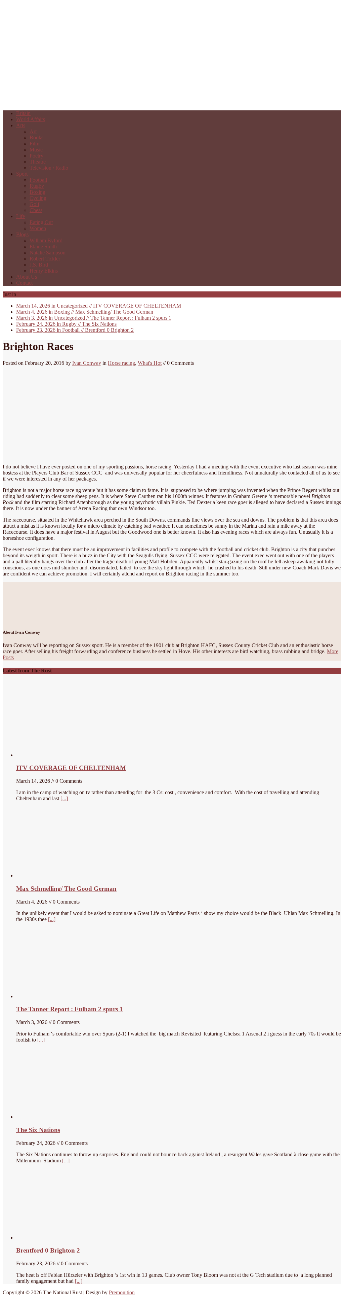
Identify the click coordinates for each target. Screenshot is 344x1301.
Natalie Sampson (48, 252)
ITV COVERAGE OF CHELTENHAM (98, 306)
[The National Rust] (103, 102)
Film (34, 143)
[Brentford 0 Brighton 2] (66, 1237)
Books (36, 137)
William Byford (46, 240)
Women (38, 228)
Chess (36, 210)
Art (33, 131)
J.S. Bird (39, 265)
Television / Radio (49, 168)
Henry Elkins (44, 271)
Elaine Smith (43, 246)
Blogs (22, 234)
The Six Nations (66, 324)
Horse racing (121, 363)
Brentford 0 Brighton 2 (75, 330)
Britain (23, 113)
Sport (22, 174)
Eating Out (41, 222)
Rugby (37, 186)
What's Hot (150, 363)
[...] (64, 798)
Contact (24, 283)
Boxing (37, 192)
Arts (20, 125)
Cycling (38, 198)
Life (20, 216)
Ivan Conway (86, 363)
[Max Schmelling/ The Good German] (54, 875)
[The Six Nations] (66, 1117)
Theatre (38, 162)
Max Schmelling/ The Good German (84, 312)
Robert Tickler (45, 258)
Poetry (36, 156)
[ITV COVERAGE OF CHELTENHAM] (66, 755)
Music (36, 149)
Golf (34, 204)
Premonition (122, 1292)
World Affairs (30, 119)
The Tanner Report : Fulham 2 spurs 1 (93, 318)
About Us (26, 277)
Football (38, 180)
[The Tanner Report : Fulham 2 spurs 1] (48, 996)
